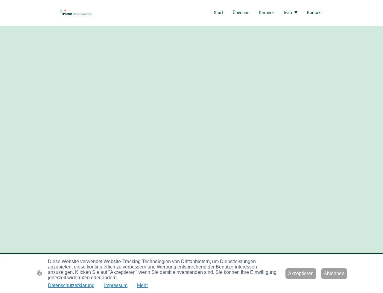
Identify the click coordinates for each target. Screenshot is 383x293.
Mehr (142, 285)
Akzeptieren (301, 273)
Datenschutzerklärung (71, 285)
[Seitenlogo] (76, 12)
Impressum (115, 285)
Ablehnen (334, 273)
